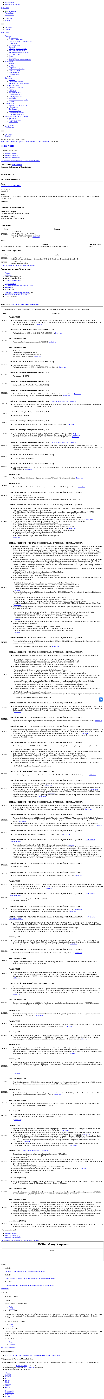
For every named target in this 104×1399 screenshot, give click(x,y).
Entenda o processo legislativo (18, 100)
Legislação (12, 98)
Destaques (8, 275)
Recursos (8, 287)
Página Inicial (5, 141)
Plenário (11, 89)
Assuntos (8, 36)
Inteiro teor (17, 165)
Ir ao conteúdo (9, 2)
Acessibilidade (9, 13)
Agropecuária (13, 38)
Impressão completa (11, 155)
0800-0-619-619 (21, 1366)
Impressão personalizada (13, 157)
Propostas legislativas (16, 87)
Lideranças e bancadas (16, 81)
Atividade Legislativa (12, 85)
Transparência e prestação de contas (16, 116)
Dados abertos (13, 122)
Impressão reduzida (11, 154)
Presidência (12, 67)
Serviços (11, 65)
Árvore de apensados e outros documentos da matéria (18, 265)
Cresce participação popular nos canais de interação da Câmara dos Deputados (30, 1278)
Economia (12, 47)
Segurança (12, 58)
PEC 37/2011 (7, 146)
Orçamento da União (15, 96)
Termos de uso (9, 1393)
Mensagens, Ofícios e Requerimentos (17, 293)
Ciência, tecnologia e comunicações (20, 41)
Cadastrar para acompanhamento (12, 161)
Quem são (12, 80)
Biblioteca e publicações (16, 69)
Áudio (11, 1307)
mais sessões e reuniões (8, 1347)
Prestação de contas (15, 120)
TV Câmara (13, 109)
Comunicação (9, 103)
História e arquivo (14, 74)
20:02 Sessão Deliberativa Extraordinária (36, 1150)
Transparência (13, 118)
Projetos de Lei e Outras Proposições (37, 141)
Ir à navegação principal (12, 4)
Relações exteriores (15, 54)
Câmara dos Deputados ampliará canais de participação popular (25, 1271)
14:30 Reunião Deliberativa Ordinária (64, 401)
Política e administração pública (19, 52)
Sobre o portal (9, 1391)
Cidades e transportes (16, 40)
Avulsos (7, 273)
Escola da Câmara (15, 71)
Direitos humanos (14, 45)
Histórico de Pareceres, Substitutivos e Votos (19, 285)
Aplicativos (8, 1394)
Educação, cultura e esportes (18, 49)
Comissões (12, 91)
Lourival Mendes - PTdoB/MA (11, 186)
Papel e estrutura (14, 72)
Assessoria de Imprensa (16, 112)
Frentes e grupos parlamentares (19, 83)
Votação (83, 1168)
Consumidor (13, 43)
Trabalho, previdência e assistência (20, 60)
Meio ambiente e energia (17, 50)
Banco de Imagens (15, 111)
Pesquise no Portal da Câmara (10, 139)
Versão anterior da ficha (31, 161)
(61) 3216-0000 (29, 1367)
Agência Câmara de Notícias (18, 105)
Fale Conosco (9, 15)
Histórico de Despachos (12, 280)
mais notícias (5, 1289)
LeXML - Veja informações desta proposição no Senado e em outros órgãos (36, 1355)
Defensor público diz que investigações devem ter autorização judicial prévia (29, 1285)
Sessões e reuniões (15, 92)
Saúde (11, 56)
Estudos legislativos (15, 94)
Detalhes (12, 1309)
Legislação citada (10, 284)
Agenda (11, 63)
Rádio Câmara (13, 107)
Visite (11, 76)
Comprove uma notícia (16, 114)
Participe (12, 102)
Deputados (8, 78)
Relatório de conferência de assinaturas (17, 294)
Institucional (9, 61)
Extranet (7, 1396)
